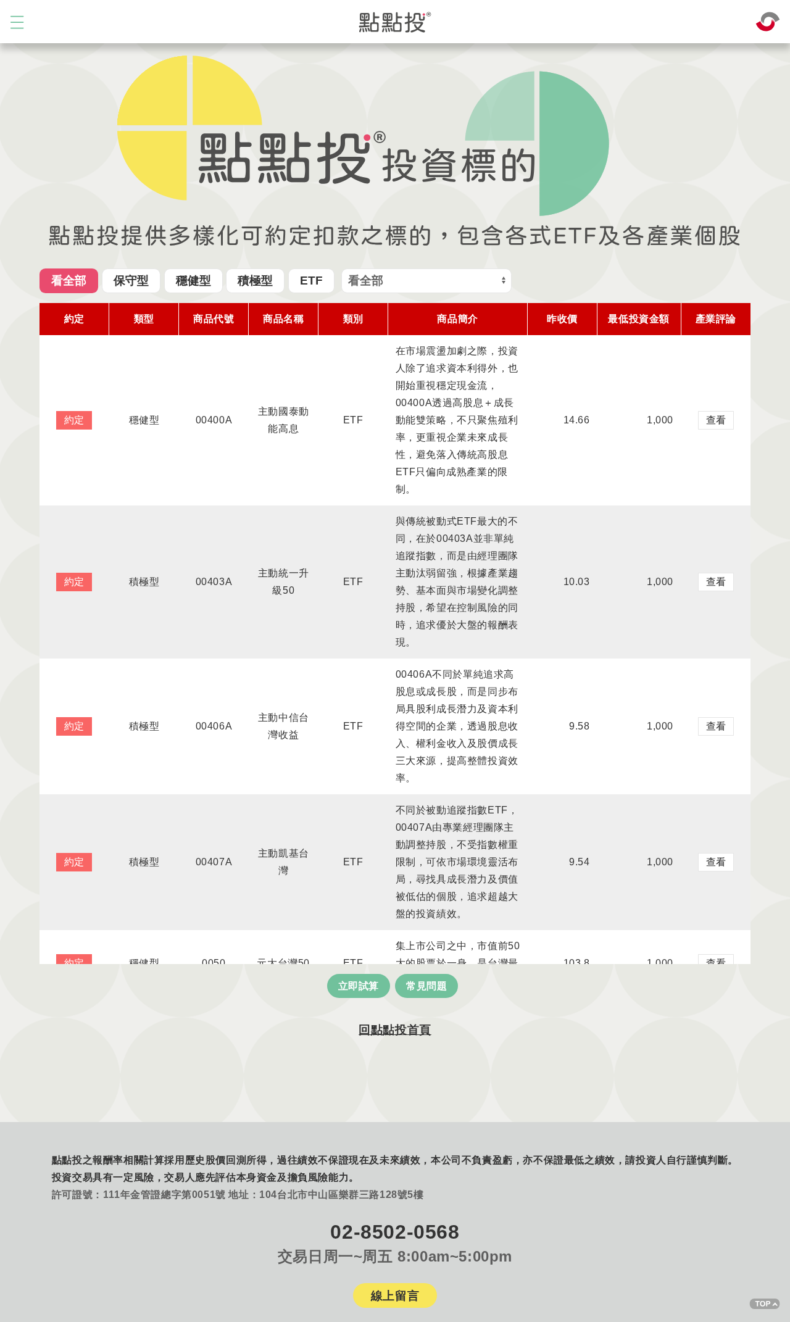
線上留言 (395, 1295)
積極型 (255, 280)
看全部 (68, 280)
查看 (716, 420)
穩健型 (193, 280)
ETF (311, 280)
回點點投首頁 (395, 1029)
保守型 (131, 280)
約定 (74, 420)
